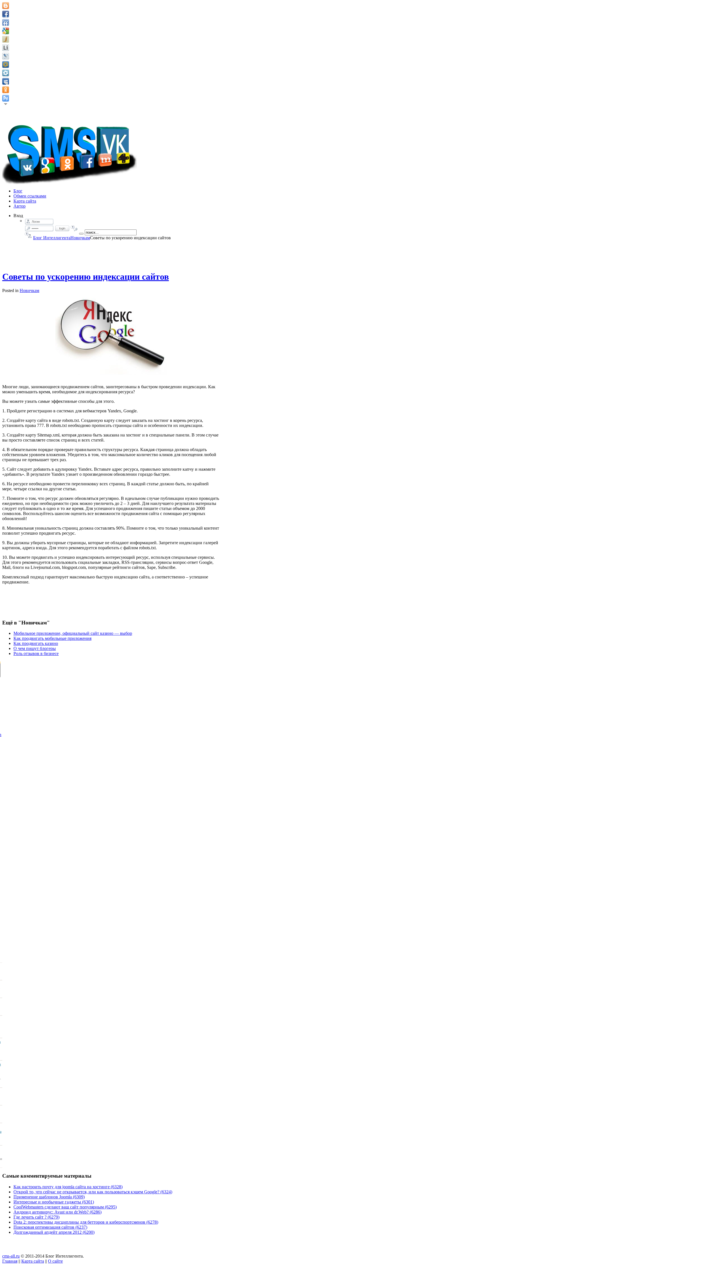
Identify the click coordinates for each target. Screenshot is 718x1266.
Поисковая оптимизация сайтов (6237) (50, 1227)
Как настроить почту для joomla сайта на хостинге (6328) (68, 1186)
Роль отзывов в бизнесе (36, 653)
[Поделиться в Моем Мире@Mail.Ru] (5, 64)
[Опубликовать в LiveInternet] (5, 47)
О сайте (55, 1261)
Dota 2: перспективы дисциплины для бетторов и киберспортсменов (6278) (85, 1222)
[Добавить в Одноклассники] (5, 89)
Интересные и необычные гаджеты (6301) (53, 1202)
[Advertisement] (111, 253)
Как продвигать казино (35, 643)
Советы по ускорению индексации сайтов (85, 277)
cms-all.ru (11, 1256)
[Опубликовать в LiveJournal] (5, 56)
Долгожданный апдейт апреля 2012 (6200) (54, 1232)
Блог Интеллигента (51, 237)
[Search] (81, 234)
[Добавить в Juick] (5, 39)
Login (62, 228)
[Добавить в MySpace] (5, 81)
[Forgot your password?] (74, 228)
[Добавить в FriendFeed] (5, 22)
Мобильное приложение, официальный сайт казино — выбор (72, 633)
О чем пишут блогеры (34, 648)
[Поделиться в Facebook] (5, 14)
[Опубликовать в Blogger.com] (5, 5)
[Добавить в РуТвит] (5, 98)
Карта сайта (32, 1261)
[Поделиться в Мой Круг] (5, 73)
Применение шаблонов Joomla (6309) (49, 1196)
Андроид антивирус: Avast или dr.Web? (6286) (57, 1212)
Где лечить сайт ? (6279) (36, 1217)
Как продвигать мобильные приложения (52, 638)
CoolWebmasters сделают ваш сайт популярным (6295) (65, 1207)
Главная (9, 1261)
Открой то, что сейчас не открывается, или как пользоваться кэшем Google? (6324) (92, 1191)
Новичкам (80, 237)
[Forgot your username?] (28, 235)
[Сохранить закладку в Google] (5, 30)
